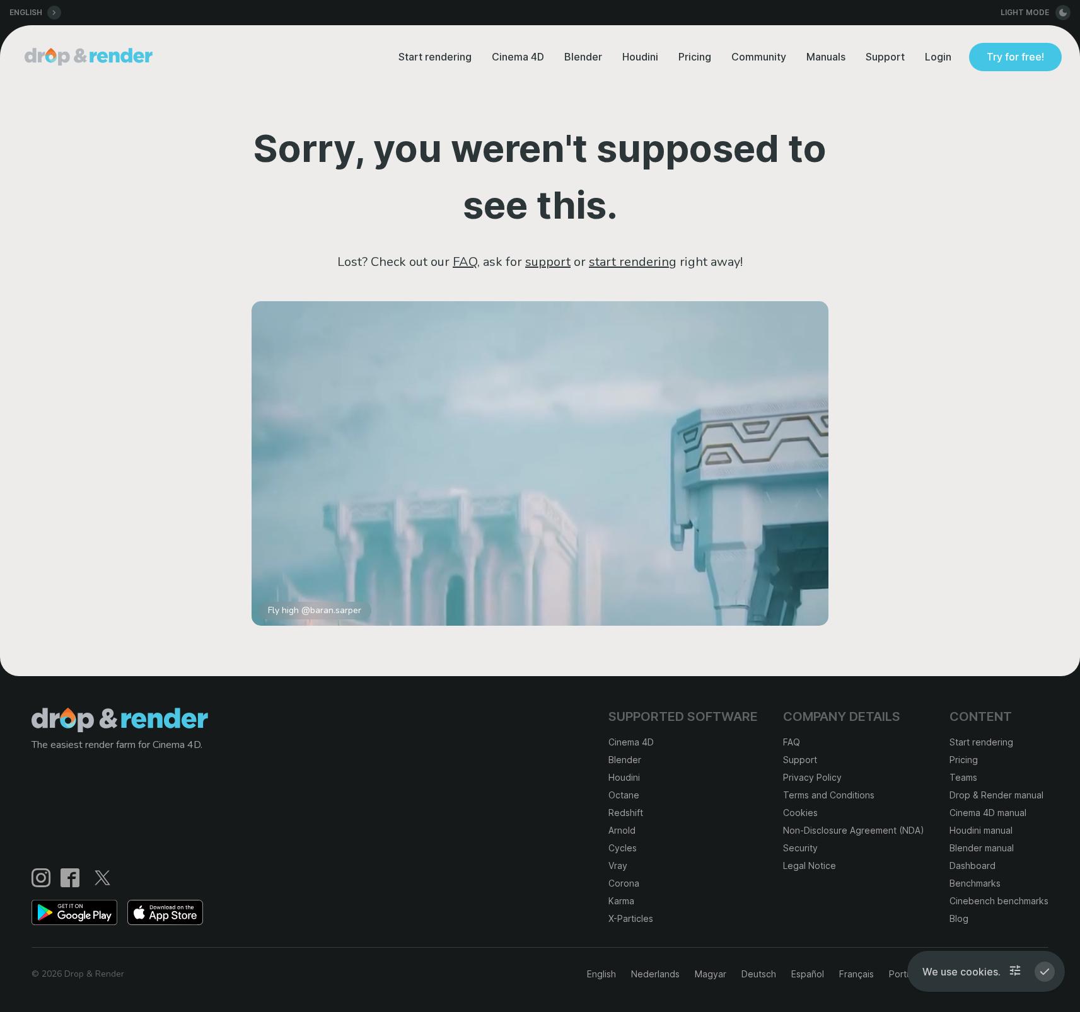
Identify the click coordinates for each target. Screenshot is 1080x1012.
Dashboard (972, 865)
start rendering (632, 261)
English (601, 974)
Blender (583, 56)
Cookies (800, 812)
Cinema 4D (518, 56)
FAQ (465, 261)
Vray (617, 865)
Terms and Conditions (828, 795)
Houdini (640, 56)
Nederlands (655, 974)
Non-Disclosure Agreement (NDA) (853, 830)
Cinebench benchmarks (998, 900)
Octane (623, 795)
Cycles (622, 847)
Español (807, 974)
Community (758, 56)
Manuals (825, 56)
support (548, 261)
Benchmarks (975, 883)
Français (856, 974)
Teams (963, 777)
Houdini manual (981, 830)
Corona (623, 883)
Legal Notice (809, 865)
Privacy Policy (812, 777)
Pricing (694, 56)
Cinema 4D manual (987, 812)
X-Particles (630, 918)
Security (800, 847)
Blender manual (981, 847)
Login (938, 56)
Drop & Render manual (996, 795)
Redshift (625, 812)
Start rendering (435, 56)
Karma (621, 900)
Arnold (622, 830)
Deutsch (758, 974)
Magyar (710, 974)
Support (885, 56)
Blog (958, 918)
